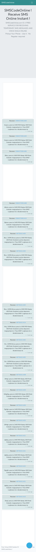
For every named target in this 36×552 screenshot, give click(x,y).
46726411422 (21, 466)
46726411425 (21, 420)
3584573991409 (21, 121)
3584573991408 (21, 203)
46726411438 (21, 375)
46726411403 (21, 233)
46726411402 (21, 340)
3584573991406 (21, 151)
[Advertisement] (18, 57)
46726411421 (21, 436)
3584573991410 (21, 218)
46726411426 (21, 405)
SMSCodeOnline (8, 2)
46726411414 (21, 322)
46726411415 (21, 497)
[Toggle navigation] (31, 2)
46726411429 (21, 390)
